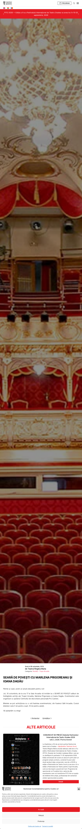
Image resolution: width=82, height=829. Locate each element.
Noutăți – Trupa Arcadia (41, 671)
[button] (79, 789)
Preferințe (41, 821)
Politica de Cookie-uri (34, 826)
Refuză (41, 815)
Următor (46, 718)
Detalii (61, 782)
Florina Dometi (66, 740)
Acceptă (41, 809)
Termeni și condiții (47, 826)
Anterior (36, 718)
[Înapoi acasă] (7, 3)
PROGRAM (66, 3)
